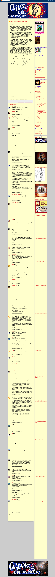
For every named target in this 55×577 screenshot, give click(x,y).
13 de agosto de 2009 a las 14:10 (17, 200)
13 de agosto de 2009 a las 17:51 (17, 277)
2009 (37, 91)
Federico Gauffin (14, 363)
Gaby (13, 127)
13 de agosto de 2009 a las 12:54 (17, 114)
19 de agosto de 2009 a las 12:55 (17, 490)
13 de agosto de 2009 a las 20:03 (17, 348)
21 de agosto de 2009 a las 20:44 (17, 497)
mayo (38, 118)
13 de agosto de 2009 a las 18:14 (17, 313)
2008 (37, 125)
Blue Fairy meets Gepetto (16, 194)
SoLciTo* (13, 279)
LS (12, 424)
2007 (37, 126)
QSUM (13, 219)
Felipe (13, 106)
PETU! (13, 264)
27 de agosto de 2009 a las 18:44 (17, 512)
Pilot (12, 116)
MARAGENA (14, 254)
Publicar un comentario (13, 514)
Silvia (13, 331)
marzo (38, 121)
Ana (12, 433)
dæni (13, 475)
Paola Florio (14, 111)
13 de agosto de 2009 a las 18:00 (17, 283)
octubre (38, 95)
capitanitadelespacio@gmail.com (40, 77)
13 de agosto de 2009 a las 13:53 (17, 184)
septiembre (39, 96)
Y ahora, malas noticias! (40, 114)
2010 (37, 90)
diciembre (38, 92)
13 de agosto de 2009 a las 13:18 (17, 125)
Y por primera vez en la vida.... (42, 103)
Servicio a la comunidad (28, 102)
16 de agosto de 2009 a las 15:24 (17, 431)
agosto (38, 97)
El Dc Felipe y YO (15, 285)
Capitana (19, 102)
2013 (37, 87)
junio (38, 117)
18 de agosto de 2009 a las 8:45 (17, 473)
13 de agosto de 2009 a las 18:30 (17, 329)
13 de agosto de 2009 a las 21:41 (17, 361)
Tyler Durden (14, 499)
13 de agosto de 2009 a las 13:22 (17, 133)
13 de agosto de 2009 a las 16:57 (17, 252)
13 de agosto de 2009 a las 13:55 (17, 192)
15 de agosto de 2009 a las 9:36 (17, 422)
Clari (12, 356)
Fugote (13, 350)
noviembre (39, 93)
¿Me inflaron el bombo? (40, 104)
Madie (13, 337)
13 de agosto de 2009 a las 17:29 (17, 262)
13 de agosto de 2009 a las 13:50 (17, 169)
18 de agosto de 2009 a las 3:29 (17, 466)
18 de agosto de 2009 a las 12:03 (17, 480)
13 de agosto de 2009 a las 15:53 (17, 234)
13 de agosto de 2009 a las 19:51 (17, 335)
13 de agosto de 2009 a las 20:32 (17, 354)
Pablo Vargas (14, 370)
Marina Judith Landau (15, 202)
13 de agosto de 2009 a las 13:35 (17, 162)
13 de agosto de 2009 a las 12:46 (17, 109)
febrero (38, 122)
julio (38, 116)
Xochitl (13, 448)
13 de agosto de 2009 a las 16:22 (17, 244)
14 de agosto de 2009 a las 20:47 (17, 394)
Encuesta (22, 102)
